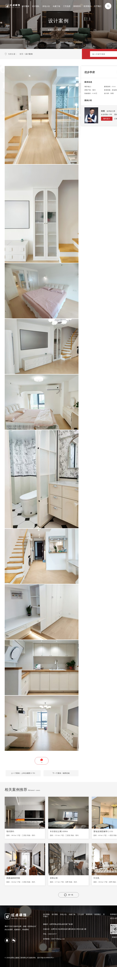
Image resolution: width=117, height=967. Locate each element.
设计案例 (25, 6)
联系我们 (87, 6)
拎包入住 (46, 6)
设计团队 (35, 6)
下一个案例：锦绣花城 (61, 773)
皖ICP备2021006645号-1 (45, 958)
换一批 (70, 895)
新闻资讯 (77, 6)
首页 (21, 54)
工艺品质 (66, 6)
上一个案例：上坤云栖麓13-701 (23, 773)
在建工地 (56, 6)
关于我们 (97, 6)
